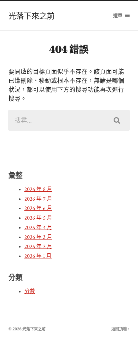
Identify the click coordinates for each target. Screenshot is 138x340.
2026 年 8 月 (38, 189)
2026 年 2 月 (38, 246)
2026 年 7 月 (38, 199)
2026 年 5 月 (38, 218)
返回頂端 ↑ (120, 329)
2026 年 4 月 (38, 227)
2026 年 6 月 (38, 208)
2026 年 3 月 (38, 237)
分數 (29, 291)
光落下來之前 (31, 16)
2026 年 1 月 (38, 256)
